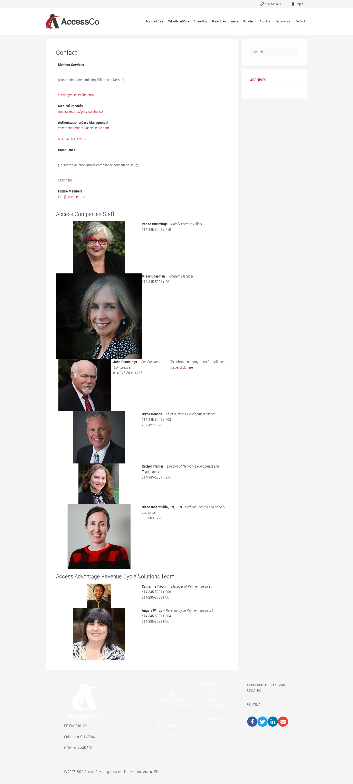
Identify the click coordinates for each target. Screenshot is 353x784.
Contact (300, 21)
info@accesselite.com (73, 197)
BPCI (159, 710)
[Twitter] (262, 722)
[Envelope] (283, 722)
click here (186, 367)
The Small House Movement (176, 705)
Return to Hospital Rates (173, 699)
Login (299, 4)
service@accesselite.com (76, 95)
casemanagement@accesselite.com (84, 128)
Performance (210, 694)
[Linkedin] (273, 722)
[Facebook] (252, 722)
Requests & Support (215, 705)
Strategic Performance (224, 21)
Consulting (200, 21)
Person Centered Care (171, 694)
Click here (65, 180)
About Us (265, 21)
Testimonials (282, 21)
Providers (249, 21)
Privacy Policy (211, 729)
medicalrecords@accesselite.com (82, 111)
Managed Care (154, 21)
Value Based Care (178, 21)
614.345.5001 (273, 4)
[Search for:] (274, 52)
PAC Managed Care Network (175, 734)
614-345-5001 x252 (72, 139)
